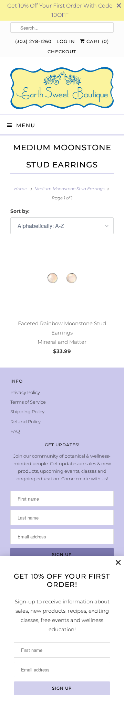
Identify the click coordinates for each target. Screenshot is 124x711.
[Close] (118, 562)
